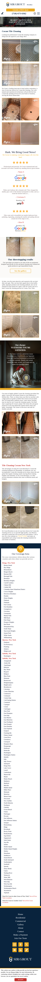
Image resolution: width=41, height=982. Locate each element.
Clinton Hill (7, 585)
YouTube (14, 950)
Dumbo (6, 596)
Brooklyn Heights (9, 580)
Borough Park (8, 576)
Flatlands (6, 602)
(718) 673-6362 (19, 13)
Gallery (20, 924)
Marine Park (7, 615)
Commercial (20, 921)
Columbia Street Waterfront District (14, 589)
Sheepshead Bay (9, 626)
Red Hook (7, 624)
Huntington (7, 656)
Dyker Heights (8, 598)
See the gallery (20, 271)
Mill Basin (7, 618)
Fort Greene (7, 605)
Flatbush (6, 600)
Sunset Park (7, 633)
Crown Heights (8, 591)
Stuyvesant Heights (9, 631)
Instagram (14, 944)
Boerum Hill (7, 574)
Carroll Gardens (8, 583)
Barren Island (8, 565)
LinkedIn (20, 950)
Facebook (20, 944)
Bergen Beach (8, 572)
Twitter (26, 944)
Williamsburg (8, 637)
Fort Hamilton (8, 607)
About (20, 928)
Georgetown (7, 609)
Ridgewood (7, 651)
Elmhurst (6, 642)
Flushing (6, 647)
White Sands (7, 635)
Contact (20, 931)
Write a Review (2, 13)
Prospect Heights (9, 622)
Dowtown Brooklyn (10, 594)
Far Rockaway (8, 644)
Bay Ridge (7, 567)
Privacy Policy (15, 972)
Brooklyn (7, 578)
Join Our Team (20, 938)
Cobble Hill (7, 587)
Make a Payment (20, 935)
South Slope (7, 629)
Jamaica (6, 649)
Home (20, 914)
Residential (20, 917)
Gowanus (7, 611)
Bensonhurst (7, 570)
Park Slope (7, 620)
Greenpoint (7, 613)
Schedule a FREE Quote (20, 10)
